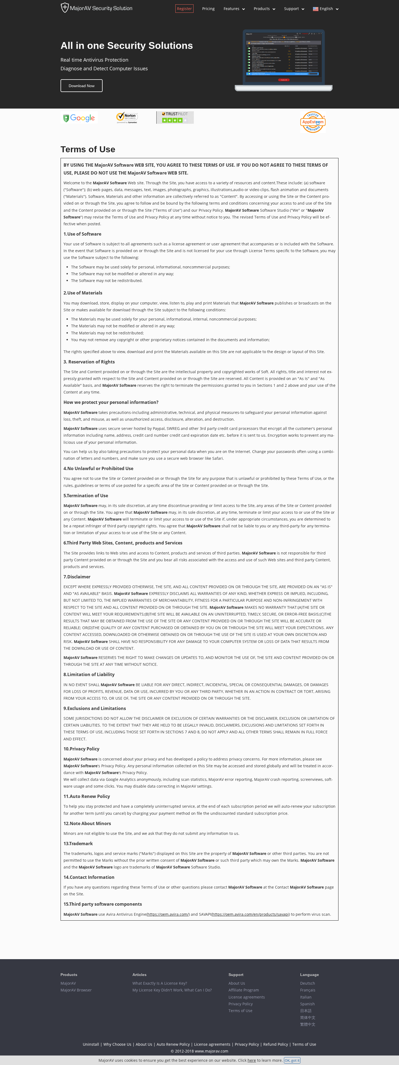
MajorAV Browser (76, 990)
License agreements (247, 997)
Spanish (307, 1003)
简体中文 (307, 1017)
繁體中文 (307, 1024)
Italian (306, 997)
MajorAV (68, 983)
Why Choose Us (117, 1044)
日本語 (306, 1010)
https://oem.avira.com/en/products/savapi (250, 914)
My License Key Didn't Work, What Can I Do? (172, 990)
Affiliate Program (244, 990)
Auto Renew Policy (173, 1044)
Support (291, 8)
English (326, 8)
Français (307, 990)
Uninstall (91, 1044)
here (252, 1060)
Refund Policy (275, 1044)
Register (184, 8)
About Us (237, 983)
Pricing (208, 8)
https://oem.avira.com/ (168, 914)
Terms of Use (240, 1010)
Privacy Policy (241, 1003)
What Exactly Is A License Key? (159, 983)
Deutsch (307, 983)
